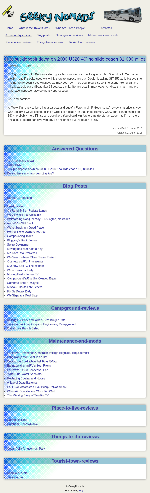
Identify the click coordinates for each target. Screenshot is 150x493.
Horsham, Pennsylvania (22, 424)
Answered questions (18, 35)
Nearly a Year (15, 206)
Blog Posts (75, 186)
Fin (9, 202)
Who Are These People (70, 28)
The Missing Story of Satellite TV (28, 395)
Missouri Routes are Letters (24, 287)
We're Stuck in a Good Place (25, 227)
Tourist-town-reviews (75, 461)
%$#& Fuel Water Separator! (25, 374)
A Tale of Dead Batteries (22, 382)
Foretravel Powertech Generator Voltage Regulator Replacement (48, 352)
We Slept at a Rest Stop (22, 295)
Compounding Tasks (20, 236)
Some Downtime (17, 244)
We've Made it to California (24, 214)
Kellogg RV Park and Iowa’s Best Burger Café (36, 320)
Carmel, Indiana (17, 419)
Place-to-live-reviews (75, 408)
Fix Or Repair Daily (19, 291)
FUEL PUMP (15, 164)
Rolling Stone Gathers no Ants (26, 231)
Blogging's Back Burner (22, 240)
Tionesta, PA (15, 477)
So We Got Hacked (19, 197)
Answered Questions (75, 148)
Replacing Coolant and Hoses (26, 378)
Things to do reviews (50, 42)
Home (9, 28)
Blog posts (43, 35)
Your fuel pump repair (20, 160)
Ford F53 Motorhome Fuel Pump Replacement (36, 386)
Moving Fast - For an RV (22, 274)
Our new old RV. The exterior (25, 265)
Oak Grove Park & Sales (23, 328)
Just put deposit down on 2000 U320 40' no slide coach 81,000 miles (50, 169)
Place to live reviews (18, 42)
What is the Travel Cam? (34, 28)
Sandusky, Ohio (17, 472)
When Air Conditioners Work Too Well (30, 391)
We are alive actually (20, 270)
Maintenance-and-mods (75, 341)
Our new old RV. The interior (25, 261)
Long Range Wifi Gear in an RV (27, 357)
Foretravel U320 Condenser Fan (27, 370)
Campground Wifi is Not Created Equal (31, 278)
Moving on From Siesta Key (25, 248)
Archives (106, 28)
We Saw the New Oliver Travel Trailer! (31, 257)
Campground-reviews (75, 308)
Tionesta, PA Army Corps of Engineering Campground (41, 324)
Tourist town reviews (82, 42)
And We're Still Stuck (20, 223)
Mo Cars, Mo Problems (22, 252)
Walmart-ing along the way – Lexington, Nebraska (38, 219)
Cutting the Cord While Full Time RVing (31, 361)
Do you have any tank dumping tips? (30, 173)
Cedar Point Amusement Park (26, 448)
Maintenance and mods (103, 35)
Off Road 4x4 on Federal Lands (27, 210)
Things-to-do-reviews (75, 436)
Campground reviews (69, 35)
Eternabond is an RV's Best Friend (29, 365)
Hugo (81, 490)
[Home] (73, 15)
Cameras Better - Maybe (23, 282)
